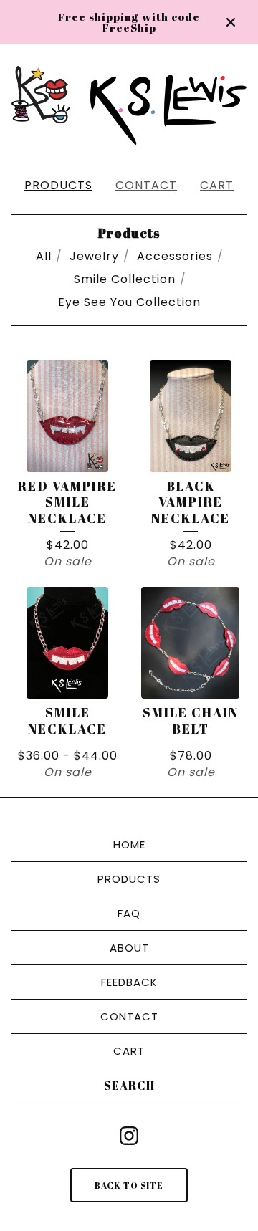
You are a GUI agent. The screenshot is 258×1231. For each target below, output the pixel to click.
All (44, 256)
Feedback (129, 982)
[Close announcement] (231, 22)
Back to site (129, 1185)
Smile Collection (125, 279)
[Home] (129, 105)
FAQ (129, 913)
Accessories (175, 256)
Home (129, 844)
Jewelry (94, 256)
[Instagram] (129, 1136)
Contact (146, 185)
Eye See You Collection (129, 302)
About (129, 947)
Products (58, 185)
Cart (217, 185)
